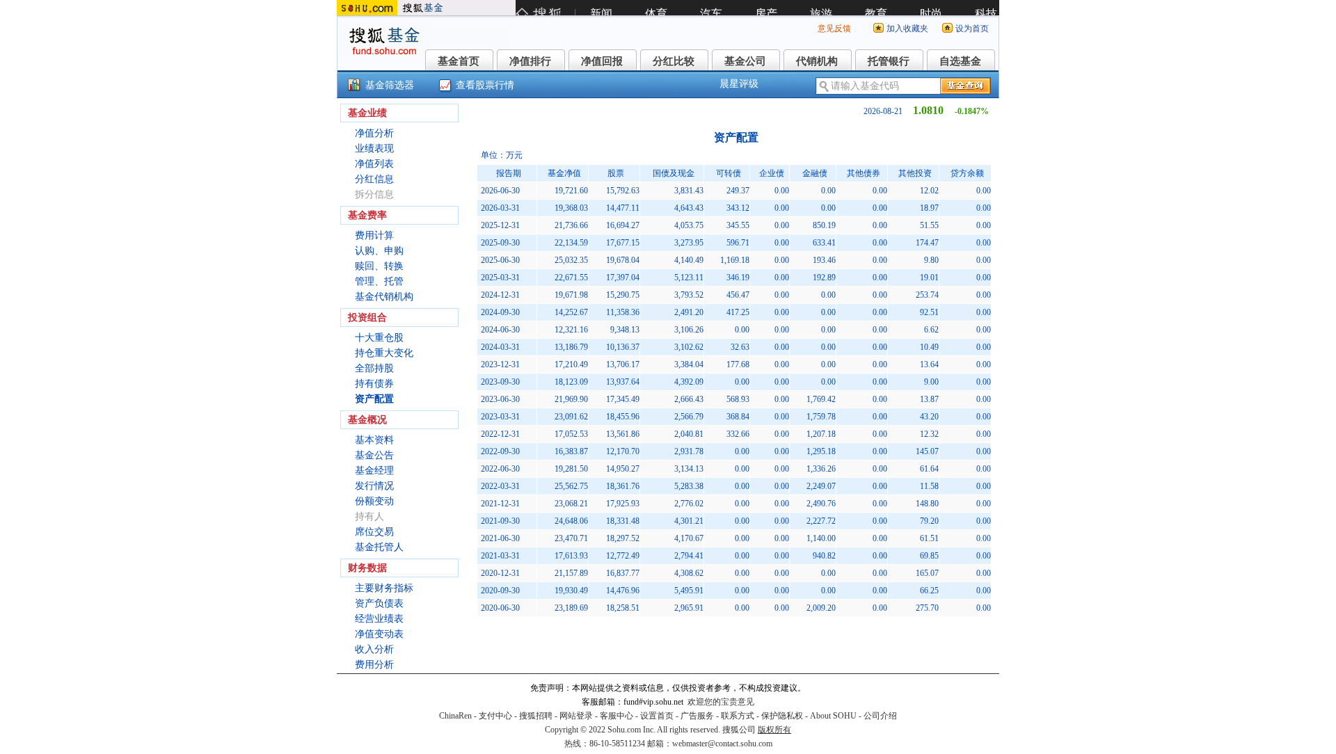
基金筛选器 (389, 85)
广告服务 (697, 716)
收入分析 (374, 649)
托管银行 (888, 61)
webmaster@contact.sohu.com (722, 743)
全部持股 (374, 368)
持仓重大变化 (384, 353)
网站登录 (576, 716)
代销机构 (817, 61)
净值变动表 (379, 634)
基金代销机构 (384, 296)
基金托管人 (379, 547)
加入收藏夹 (907, 28)
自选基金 (960, 61)
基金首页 (458, 61)
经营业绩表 (379, 618)
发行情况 (374, 486)
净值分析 (374, 133)
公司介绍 (880, 716)
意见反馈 (834, 28)
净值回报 (602, 61)
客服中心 (616, 716)
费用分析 (374, 664)
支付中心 (495, 716)
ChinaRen (455, 716)
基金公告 (374, 455)
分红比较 (673, 61)
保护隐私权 (782, 716)
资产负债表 (379, 603)
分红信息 (374, 179)
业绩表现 (374, 148)
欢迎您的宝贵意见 (720, 702)
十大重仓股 (379, 337)
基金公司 (745, 61)
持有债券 (374, 383)
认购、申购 (379, 251)
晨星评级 (738, 84)
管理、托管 (379, 281)
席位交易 (374, 532)
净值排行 (530, 61)
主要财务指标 (384, 588)
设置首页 (657, 716)
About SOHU (833, 716)
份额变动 (374, 501)
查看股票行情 (485, 85)
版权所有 (774, 730)
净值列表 (374, 164)
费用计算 (374, 235)
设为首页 (972, 28)
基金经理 (374, 470)
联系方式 (737, 716)
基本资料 (374, 440)
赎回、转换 (379, 266)
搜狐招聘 (535, 716)
